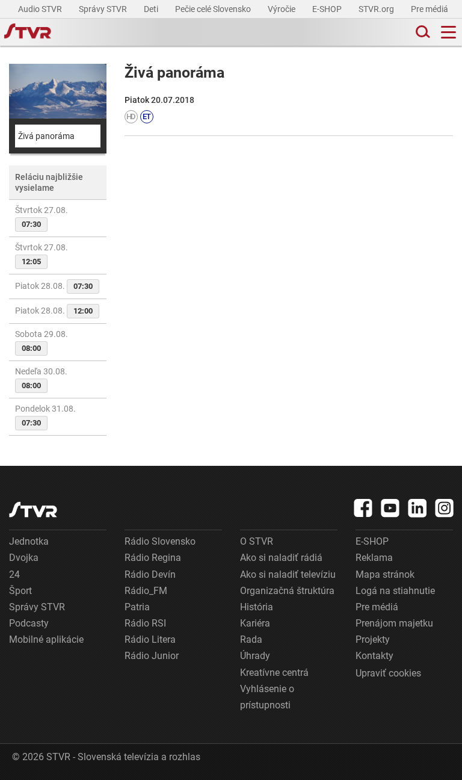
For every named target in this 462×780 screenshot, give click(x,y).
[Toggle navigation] (448, 32)
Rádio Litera (150, 639)
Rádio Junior (152, 655)
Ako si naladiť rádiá (281, 557)
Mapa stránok (385, 574)
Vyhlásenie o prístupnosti (267, 697)
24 (14, 574)
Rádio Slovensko (160, 541)
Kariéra (255, 623)
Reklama (374, 557)
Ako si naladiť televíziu (288, 574)
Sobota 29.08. (41, 341)
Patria (137, 607)
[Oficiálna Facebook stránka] (363, 508)
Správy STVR (104, 9)
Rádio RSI (145, 623)
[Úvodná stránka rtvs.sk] (27, 32)
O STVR (256, 541)
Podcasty (29, 623)
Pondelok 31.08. (45, 415)
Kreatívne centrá (274, 672)
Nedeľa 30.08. (41, 378)
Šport (20, 590)
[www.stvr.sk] (33, 509)
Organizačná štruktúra (287, 590)
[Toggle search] (421, 32)
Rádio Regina (153, 557)
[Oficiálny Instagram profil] (445, 508)
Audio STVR (41, 9)
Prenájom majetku (394, 623)
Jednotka (29, 541)
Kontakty (374, 655)
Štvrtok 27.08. (41, 217)
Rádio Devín (150, 574)
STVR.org (377, 9)
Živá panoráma (46, 136)
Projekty (373, 639)
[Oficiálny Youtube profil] (390, 508)
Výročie (282, 9)
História (256, 607)
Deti (152, 9)
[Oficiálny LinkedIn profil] (417, 508)
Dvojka (23, 557)
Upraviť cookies (388, 673)
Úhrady (255, 655)
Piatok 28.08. (54, 286)
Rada (251, 639)
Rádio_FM (146, 590)
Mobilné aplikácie (46, 639)
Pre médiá (430, 9)
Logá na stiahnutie (395, 590)
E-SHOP (327, 9)
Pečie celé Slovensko (214, 9)
